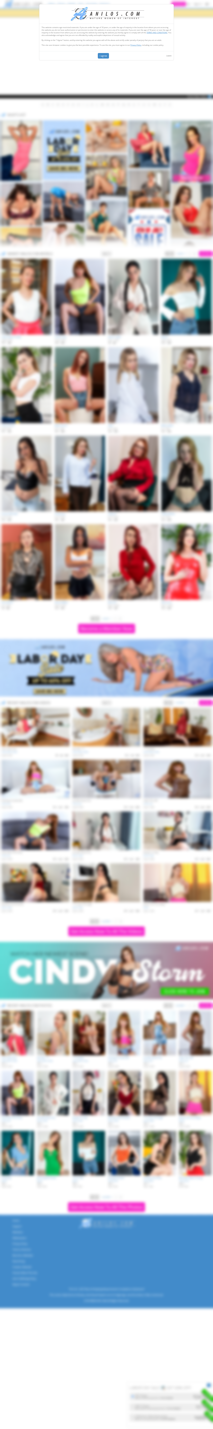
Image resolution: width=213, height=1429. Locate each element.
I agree (103, 55)
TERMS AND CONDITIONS (156, 32)
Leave (168, 55)
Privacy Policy (135, 45)
